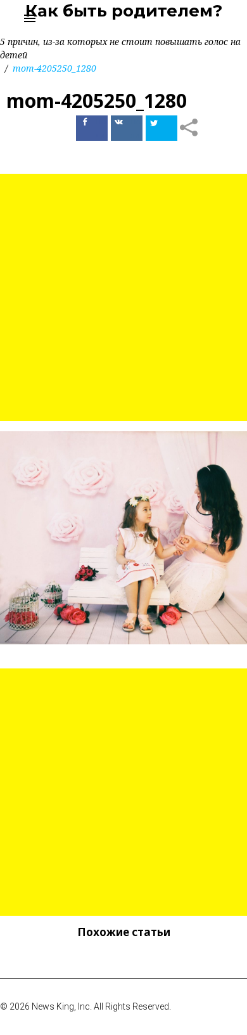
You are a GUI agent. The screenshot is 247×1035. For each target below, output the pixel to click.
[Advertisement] (123, 297)
